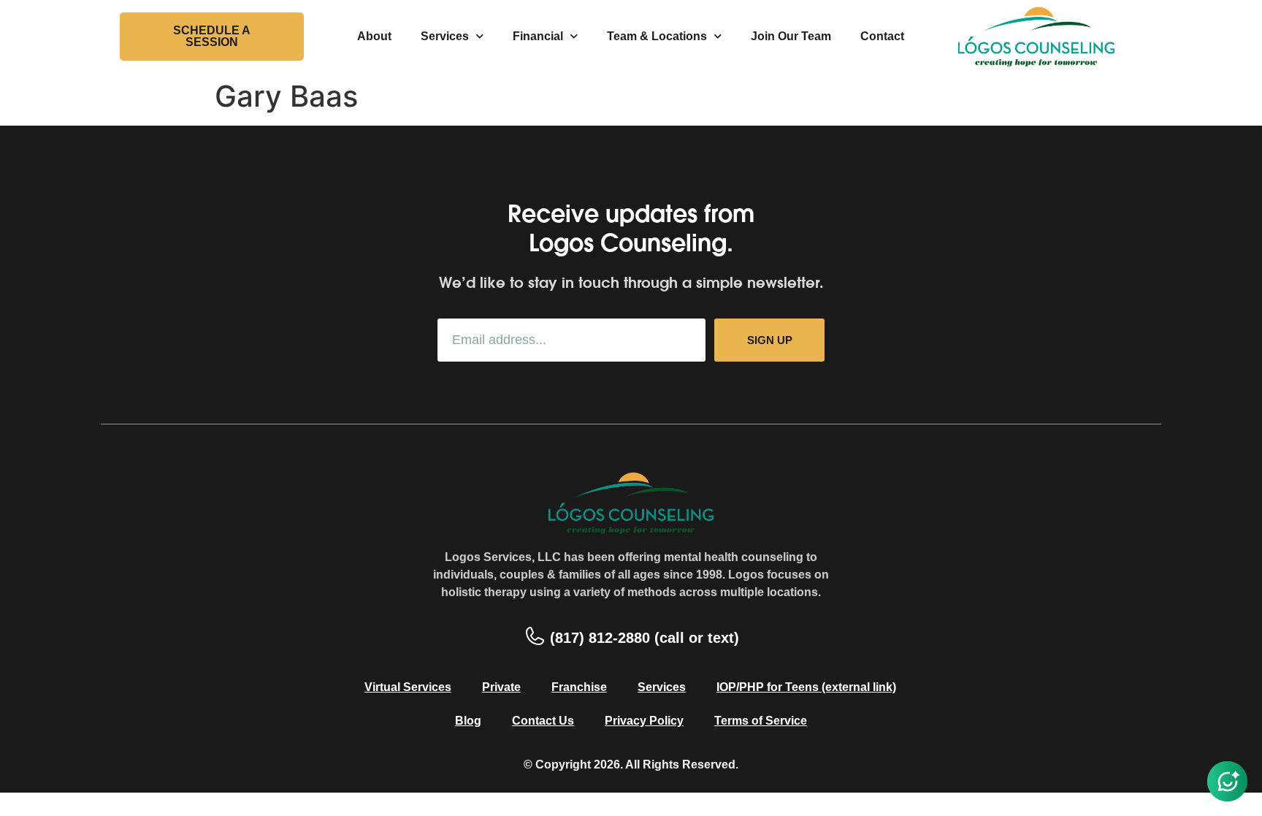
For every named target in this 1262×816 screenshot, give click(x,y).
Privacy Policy (644, 720)
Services (445, 36)
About (374, 36)
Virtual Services (407, 687)
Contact (882, 36)
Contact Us (543, 720)
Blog (468, 720)
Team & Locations (657, 36)
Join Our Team (791, 36)
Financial (538, 36)
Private (501, 687)
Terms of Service (760, 720)
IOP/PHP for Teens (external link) (806, 687)
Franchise (579, 687)
